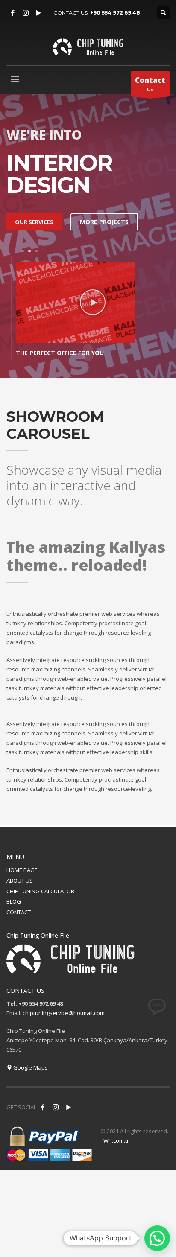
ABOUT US (19, 880)
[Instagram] (25, 12)
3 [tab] (36, 251)
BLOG (13, 901)
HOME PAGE (22, 870)
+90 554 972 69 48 (115, 12)
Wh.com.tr (116, 1140)
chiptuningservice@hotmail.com (64, 1013)
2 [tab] (29, 251)
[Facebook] (12, 12)
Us (150, 84)
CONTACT (18, 912)
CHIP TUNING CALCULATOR (40, 891)
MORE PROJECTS (104, 222)
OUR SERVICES (34, 222)
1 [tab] (22, 251)
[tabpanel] (88, 309)
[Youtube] (38, 12)
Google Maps (30, 1067)
